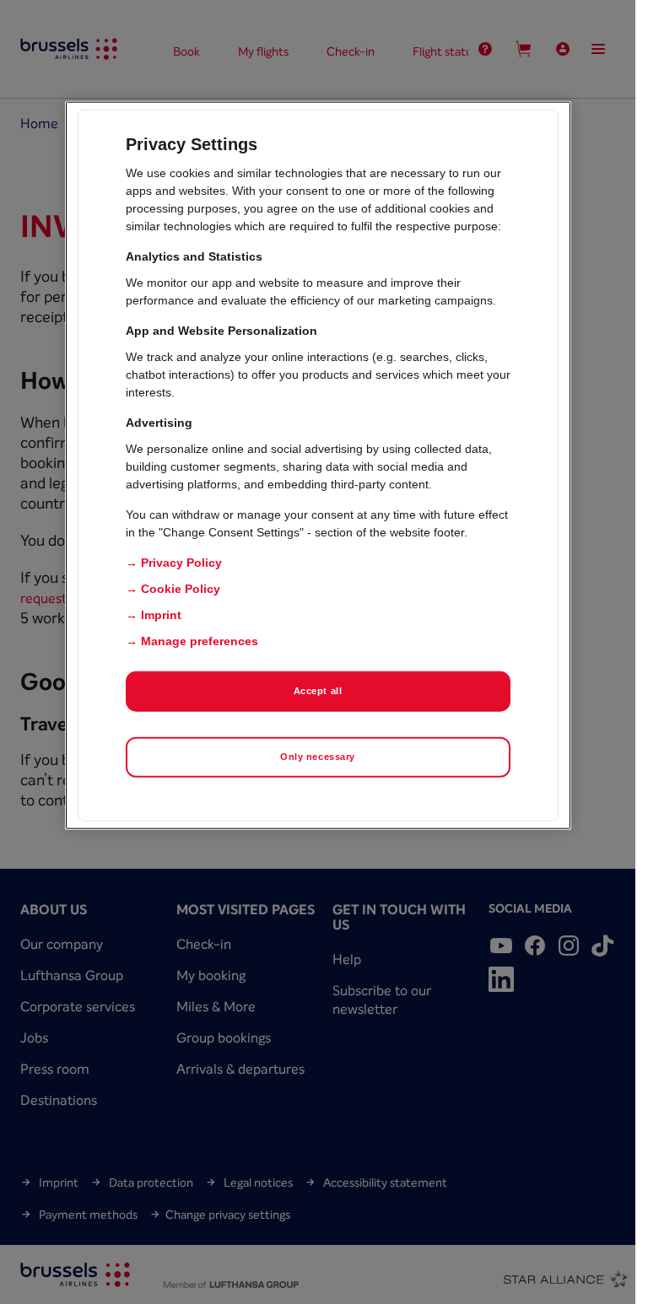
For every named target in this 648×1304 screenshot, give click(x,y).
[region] (318, 465)
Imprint (161, 615)
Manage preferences (199, 641)
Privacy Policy (181, 562)
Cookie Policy (180, 588)
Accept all (318, 691)
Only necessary (317, 757)
